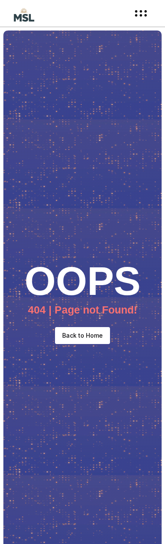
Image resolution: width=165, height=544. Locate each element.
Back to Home (82, 335)
